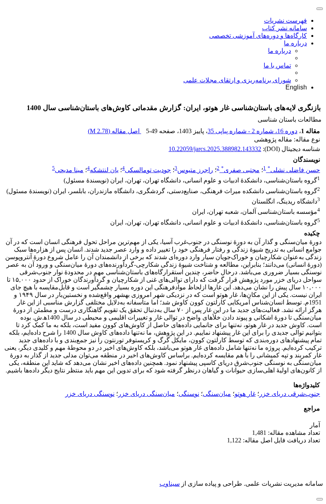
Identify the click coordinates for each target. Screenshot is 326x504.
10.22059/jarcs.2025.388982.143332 (215, 148)
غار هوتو (245, 393)
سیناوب (169, 483)
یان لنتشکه (104, 170)
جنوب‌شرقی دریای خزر (289, 393)
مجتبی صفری (240, 170)
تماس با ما (277, 65)
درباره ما (295, 43)
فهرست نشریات (285, 20)
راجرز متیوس (195, 170)
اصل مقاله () (114, 131)
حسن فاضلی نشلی (294, 170)
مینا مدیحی (69, 170)
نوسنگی (189, 393)
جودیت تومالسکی (148, 170)
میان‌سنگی (217, 393)
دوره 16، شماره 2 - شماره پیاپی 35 (252, 131)
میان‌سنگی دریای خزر (146, 393)
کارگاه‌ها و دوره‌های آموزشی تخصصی (258, 35)
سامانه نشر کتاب (284, 28)
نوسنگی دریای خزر (89, 393)
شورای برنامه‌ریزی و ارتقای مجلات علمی (237, 80)
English (296, 87)
